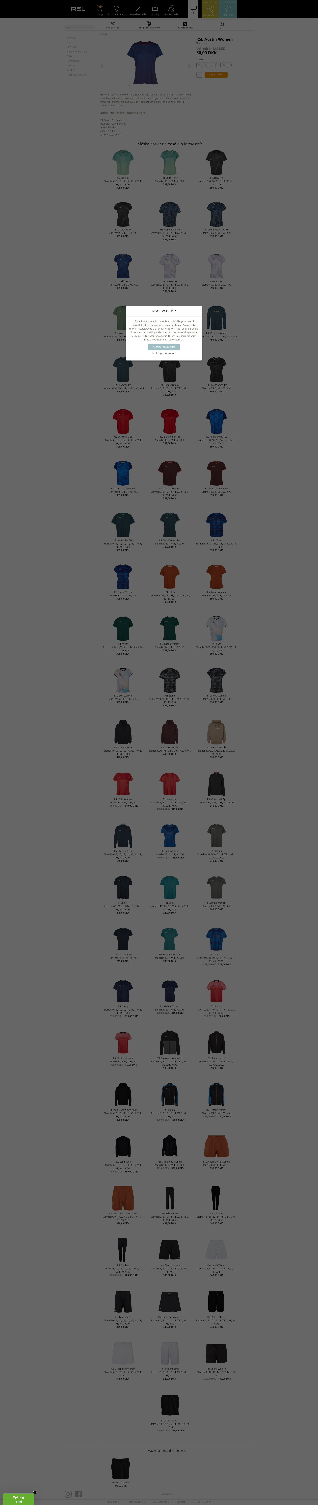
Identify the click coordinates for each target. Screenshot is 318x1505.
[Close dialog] (189, 701)
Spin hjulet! (159, 783)
